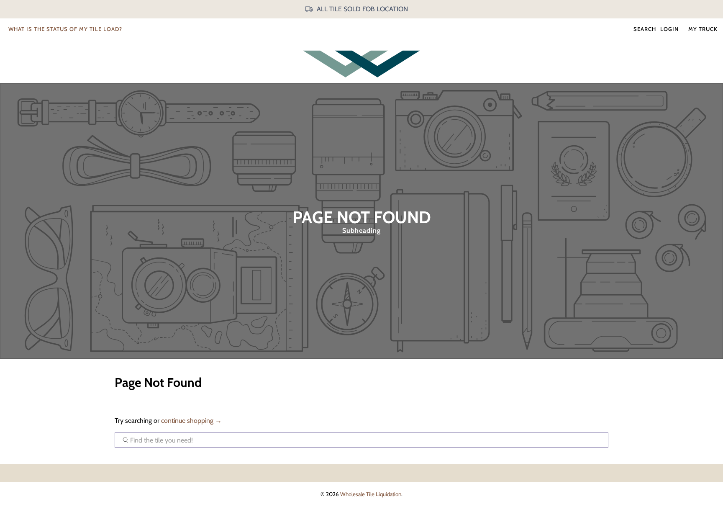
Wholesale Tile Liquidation (370, 494)
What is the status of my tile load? (65, 29)
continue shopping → (191, 421)
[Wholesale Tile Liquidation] (361, 64)
